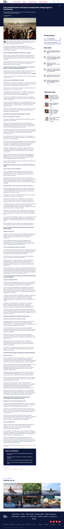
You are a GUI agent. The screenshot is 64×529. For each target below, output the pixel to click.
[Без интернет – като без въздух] (12, 489)
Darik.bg (40, 524)
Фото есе (46, 516)
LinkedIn (34, 445)
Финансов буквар (43, 1)
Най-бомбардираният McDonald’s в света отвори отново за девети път (32, 506)
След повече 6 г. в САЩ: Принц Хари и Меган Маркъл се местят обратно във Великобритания (13, 505)
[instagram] (54, 522)
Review (24, 1)
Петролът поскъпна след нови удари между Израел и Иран (20, 460)
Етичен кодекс (28, 524)
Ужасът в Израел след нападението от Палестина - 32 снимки (17, 52)
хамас (10, 469)
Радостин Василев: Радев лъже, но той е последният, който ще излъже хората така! (54, 97)
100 (27, 516)
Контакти (23, 524)
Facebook (23, 445)
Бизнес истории (33, 1)
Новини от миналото (50, 514)
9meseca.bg (51, 121)
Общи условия (5, 524)
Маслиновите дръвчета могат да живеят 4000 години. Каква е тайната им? (31, 493)
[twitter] (60, 522)
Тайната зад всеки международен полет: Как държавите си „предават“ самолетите (51, 493)
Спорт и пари (33, 516)
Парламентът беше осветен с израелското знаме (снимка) (16, 316)
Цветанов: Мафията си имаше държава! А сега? (54, 104)
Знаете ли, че (53, 516)
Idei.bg (59, 524)
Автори (34, 518)
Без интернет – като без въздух (12, 494)
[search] (54, 1)
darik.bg (34, 73)
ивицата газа (15, 469)
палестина (21, 469)
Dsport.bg (46, 524)
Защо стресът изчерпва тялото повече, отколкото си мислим (54, 118)
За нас (34, 524)
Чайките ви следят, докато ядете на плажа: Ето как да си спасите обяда (50, 505)
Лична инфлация (51, 38)
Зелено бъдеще (15, 516)
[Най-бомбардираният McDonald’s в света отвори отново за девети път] (32, 502)
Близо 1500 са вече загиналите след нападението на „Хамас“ (16, 114)
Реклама (18, 524)
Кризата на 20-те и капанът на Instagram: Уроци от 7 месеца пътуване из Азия (54, 111)
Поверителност (12, 524)
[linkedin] (57, 522)
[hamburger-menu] (58, 1)
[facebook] (51, 522)
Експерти (22, 516)
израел (6, 469)
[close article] (59, 5)
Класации (40, 516)
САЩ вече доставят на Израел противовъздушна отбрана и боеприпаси (19, 352)
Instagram (29, 445)
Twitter (7, 446)
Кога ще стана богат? (52, 42)
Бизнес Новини (16, 1)
